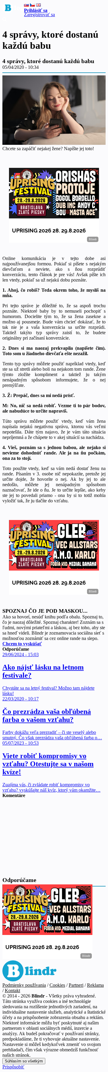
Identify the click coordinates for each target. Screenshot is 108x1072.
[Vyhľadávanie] (4, 19)
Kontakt (12, 990)
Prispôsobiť (13, 1066)
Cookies (57, 985)
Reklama (95, 985)
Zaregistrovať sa (39, 14)
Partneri (76, 985)
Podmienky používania (24, 985)
